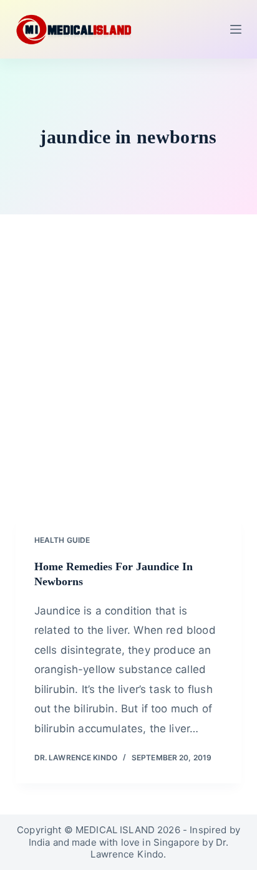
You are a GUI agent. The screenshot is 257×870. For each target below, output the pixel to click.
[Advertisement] (128, 380)
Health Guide (62, 540)
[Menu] (235, 29)
